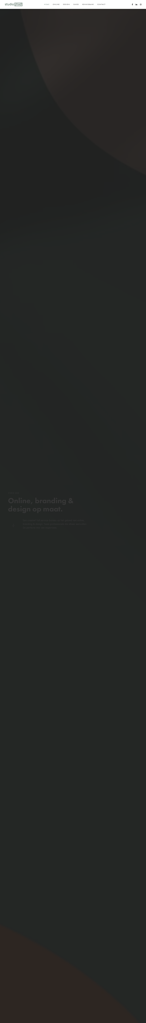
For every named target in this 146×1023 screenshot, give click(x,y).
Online (56, 4)
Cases (76, 4)
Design (66, 4)
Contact (101, 4)
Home (46, 4)
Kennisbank (88, 4)
